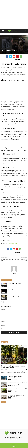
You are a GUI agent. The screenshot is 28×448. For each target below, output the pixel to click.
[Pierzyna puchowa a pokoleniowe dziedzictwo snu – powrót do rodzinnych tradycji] (4, 384)
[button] (26, 31)
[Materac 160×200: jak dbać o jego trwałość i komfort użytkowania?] (4, 397)
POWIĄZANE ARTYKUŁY (6, 280)
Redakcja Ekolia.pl (4, 369)
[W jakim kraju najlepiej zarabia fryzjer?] (4, 297)
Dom (9, 385)
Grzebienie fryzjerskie (7, 48)
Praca (9, 379)
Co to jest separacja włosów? (15, 289)
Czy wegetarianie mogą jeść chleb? (21, 260)
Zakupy (2, 363)
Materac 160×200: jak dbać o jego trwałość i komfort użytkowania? (17, 396)
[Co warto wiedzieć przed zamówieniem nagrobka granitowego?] (14, 354)
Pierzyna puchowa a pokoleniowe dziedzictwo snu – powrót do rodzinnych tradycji (17, 383)
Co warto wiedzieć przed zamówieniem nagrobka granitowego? (13, 366)
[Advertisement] (14, 15)
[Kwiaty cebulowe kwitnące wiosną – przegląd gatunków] (4, 390)
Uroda (2, 48)
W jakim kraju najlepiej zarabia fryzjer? (17, 296)
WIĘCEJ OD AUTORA (17, 280)
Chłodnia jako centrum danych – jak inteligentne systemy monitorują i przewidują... (17, 377)
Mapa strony (14, 444)
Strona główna (3, 33)
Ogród (10, 391)
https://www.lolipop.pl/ (12, 243)
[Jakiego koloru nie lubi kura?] (4, 285)
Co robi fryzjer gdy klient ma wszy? (7, 260)
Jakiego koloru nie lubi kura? (15, 283)
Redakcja (14, 273)
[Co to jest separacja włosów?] (4, 291)
